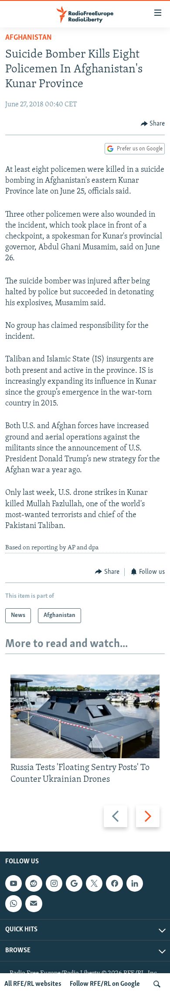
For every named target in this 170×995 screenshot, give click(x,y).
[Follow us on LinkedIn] (134, 883)
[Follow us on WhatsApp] (13, 903)
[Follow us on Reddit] (33, 883)
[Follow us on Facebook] (114, 883)
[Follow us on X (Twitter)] (94, 883)
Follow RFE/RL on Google (105, 984)
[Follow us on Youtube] (13, 883)
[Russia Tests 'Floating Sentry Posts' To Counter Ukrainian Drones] (85, 716)
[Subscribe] (33, 903)
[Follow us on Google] (74, 883)
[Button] (153, 123)
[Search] (157, 984)
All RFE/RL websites (32, 984)
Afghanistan (28, 38)
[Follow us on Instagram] (54, 883)
